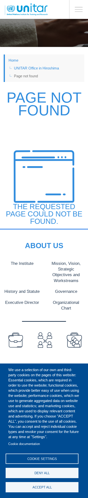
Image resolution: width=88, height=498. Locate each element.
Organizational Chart (66, 305)
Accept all (42, 487)
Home (13, 60)
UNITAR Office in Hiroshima (36, 68)
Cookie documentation (24, 444)
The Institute (22, 263)
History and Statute (22, 291)
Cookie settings (42, 459)
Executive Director (22, 302)
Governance (66, 291)
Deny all (42, 473)
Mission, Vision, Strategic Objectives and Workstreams (66, 272)
